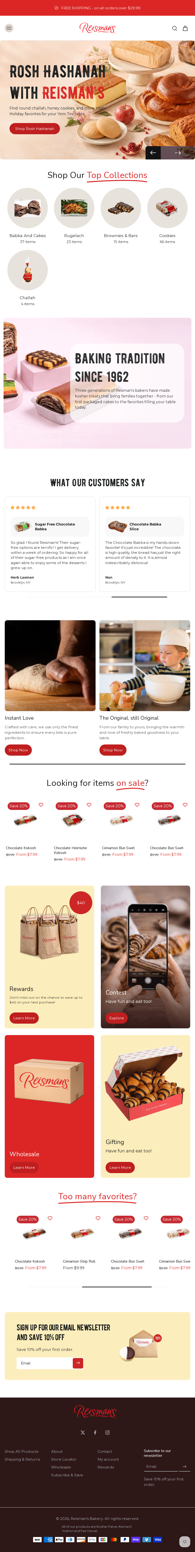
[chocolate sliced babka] (25, 1233)
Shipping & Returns (22, 1459)
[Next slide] (178, 152)
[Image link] (49, 933)
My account (108, 1459)
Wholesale (61, 1467)
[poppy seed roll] (121, 1233)
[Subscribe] (78, 1363)
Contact (105, 1451)
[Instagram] (107, 1432)
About (57, 1451)
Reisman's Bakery (87, 1518)
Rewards (106, 1467)
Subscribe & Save (67, 1475)
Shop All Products (21, 1451)
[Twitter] (83, 1432)
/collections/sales (15, 43)
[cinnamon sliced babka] (73, 1233)
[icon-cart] (185, 28)
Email (151, 1466)
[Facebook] (95, 1432)
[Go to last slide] (153, 152)
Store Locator (64, 1459)
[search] (174, 28)
